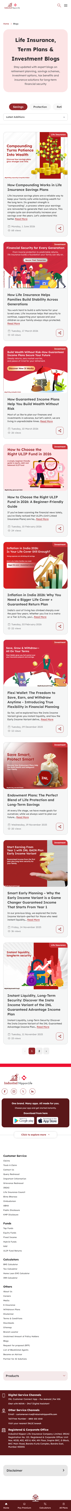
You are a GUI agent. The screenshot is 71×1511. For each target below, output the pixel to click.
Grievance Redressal (13, 1183)
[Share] (60, 228)
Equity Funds (9, 1232)
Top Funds (8, 1228)
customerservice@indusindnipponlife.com (36, 1414)
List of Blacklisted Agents (15, 1350)
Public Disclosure (11, 1210)
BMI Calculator (10, 1264)
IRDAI (6, 1187)
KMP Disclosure (10, 1214)
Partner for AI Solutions (15, 1359)
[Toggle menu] (66, 5)
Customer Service (15, 1155)
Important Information (14, 1178)
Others (7, 1286)
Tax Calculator (10, 1269)
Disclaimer (8, 1314)
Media (6, 1300)
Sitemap (7, 1327)
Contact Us (8, 1169)
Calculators (11, 1259)
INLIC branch (34, 1423)
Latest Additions (15, 116)
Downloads (8, 1323)
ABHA (6, 1205)
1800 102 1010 (35, 1418)
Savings (18, 106)
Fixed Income (10, 1237)
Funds (7, 1223)
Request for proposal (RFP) (16, 1345)
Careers (7, 1296)
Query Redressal (11, 1174)
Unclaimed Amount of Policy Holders (21, 1336)
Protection (40, 106)
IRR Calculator (10, 1278)
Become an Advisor (12, 1354)
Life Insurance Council (14, 1192)
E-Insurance (9, 1305)
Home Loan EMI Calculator (16, 1273)
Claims (6, 1160)
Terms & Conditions (12, 1318)
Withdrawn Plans (11, 1309)
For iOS (56, 1399)
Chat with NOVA (16, 1403)
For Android (45, 1399)
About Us (7, 1291)
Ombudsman (9, 1201)
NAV (5, 1246)
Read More (21, 218)
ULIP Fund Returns (12, 1250)
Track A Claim (10, 1165)
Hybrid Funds (10, 1241)
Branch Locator (10, 1332)
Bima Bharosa (10, 1196)
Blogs (6, 1341)
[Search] (59, 5)
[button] (35, 1376)
